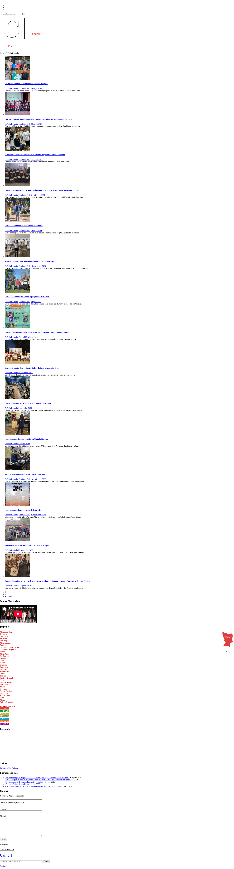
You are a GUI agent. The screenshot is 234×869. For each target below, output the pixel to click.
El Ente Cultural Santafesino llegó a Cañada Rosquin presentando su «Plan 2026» (39, 119)
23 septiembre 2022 (38, 479)
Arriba (2, 866)
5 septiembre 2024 (38, 195)
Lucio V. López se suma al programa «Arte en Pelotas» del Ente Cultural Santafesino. (38, 780)
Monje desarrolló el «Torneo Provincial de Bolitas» (24, 782)
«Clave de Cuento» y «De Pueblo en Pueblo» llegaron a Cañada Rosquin (35, 155)
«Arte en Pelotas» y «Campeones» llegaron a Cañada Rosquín (30, 261)
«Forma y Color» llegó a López (17, 784)
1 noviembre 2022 (25, 408)
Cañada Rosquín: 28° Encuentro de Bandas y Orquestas (28, 403)
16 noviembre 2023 (38, 266)
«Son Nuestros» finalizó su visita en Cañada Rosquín (26, 439)
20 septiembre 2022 (25, 550)
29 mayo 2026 (36, 88)
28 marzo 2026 (36, 124)
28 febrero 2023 (31, 337)
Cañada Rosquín (11, 88)
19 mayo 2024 (36, 231)
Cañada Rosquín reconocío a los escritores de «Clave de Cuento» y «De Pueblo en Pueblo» (42, 190)
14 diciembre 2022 (25, 373)
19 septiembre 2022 (25, 586)
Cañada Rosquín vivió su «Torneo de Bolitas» (24, 226)
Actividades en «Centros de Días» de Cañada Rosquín (27, 545)
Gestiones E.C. (24, 88)
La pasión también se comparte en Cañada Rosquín (26, 84)
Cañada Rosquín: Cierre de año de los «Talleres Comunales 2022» (32, 368)
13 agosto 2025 (37, 160)
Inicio (2, 53)
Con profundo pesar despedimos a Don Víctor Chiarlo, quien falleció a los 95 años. (37, 778)
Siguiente (8, 596)
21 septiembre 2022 (38, 515)
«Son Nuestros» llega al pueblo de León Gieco (23, 510)
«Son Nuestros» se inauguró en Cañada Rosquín (25, 474)
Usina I (6, 855)
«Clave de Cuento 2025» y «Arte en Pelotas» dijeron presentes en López (33, 786)
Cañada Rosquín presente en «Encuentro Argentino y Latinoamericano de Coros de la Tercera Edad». (47, 581)
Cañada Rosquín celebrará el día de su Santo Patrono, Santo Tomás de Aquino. (37, 332)
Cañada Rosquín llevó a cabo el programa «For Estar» (27, 297)
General (22, 337)
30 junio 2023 (36, 302)
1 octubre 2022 (24, 444)
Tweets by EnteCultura (9, 768)
